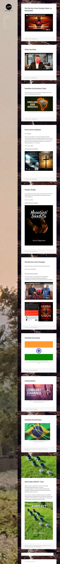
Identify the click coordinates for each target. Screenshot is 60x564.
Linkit (4, 25)
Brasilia (34, 448)
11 (43, 554)
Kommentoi (35, 38)
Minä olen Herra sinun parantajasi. (35, 262)
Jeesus (43, 448)
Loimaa (46, 448)
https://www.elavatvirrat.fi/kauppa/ (31, 148)
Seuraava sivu (54, 554)
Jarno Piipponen (39, 448)
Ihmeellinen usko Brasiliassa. (33, 420)
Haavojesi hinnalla (30, 190)
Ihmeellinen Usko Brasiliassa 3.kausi (35, 88)
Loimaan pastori (30, 546)
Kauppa (5, 27)
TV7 (34, 546)
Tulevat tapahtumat (7, 16)
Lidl (50, 545)
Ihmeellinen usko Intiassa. (32, 338)
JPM (30, 38)
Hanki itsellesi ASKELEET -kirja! (34, 482)
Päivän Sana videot (30, 49)
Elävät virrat (35, 545)
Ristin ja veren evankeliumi (33, 130)
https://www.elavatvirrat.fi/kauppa (31, 273)
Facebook (5, 23)
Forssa (39, 545)
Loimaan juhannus (30, 381)
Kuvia (4, 21)
